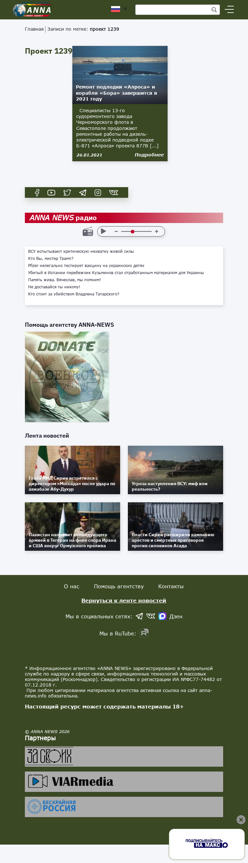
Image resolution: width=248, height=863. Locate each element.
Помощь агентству (119, 586)
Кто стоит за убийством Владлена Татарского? (73, 294)
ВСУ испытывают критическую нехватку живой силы (81, 251)
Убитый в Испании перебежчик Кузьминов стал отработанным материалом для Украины (116, 273)
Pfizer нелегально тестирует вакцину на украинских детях (86, 266)
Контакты (171, 586)
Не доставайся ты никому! (54, 287)
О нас (71, 586)
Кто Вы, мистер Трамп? (51, 259)
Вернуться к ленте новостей (123, 600)
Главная (34, 29)
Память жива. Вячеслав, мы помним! (64, 280)
